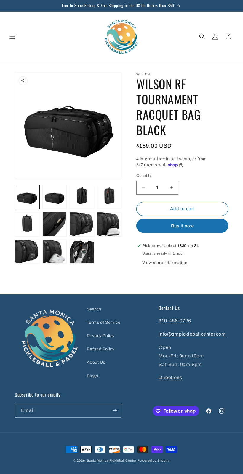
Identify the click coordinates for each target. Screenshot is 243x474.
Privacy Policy (101, 336)
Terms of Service (104, 322)
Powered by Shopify (154, 460)
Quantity (144, 176)
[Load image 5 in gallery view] (27, 224)
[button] (12, 36)
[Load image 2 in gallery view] (54, 197)
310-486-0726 (175, 320)
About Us (96, 362)
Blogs (92, 376)
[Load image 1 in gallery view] (27, 197)
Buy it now (182, 226)
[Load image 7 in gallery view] (82, 224)
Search (94, 309)
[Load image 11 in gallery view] (82, 252)
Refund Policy (101, 349)
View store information (164, 263)
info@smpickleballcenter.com (192, 334)
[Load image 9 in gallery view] (27, 252)
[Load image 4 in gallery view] (109, 197)
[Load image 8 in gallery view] (109, 224)
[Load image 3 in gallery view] (82, 197)
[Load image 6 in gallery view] (54, 224)
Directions (170, 377)
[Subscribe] (114, 411)
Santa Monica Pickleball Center (112, 460)
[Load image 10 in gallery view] (54, 252)
